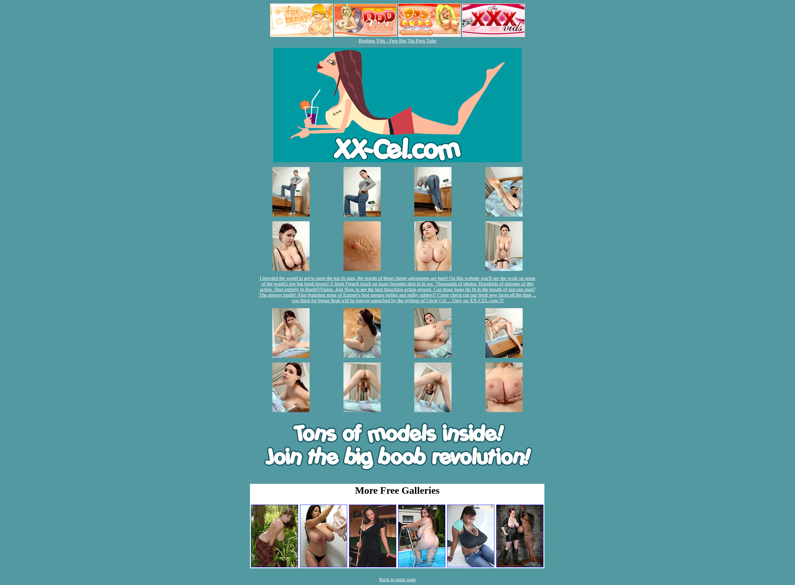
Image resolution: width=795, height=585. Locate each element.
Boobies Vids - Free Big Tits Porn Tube (397, 40)
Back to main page (397, 579)
